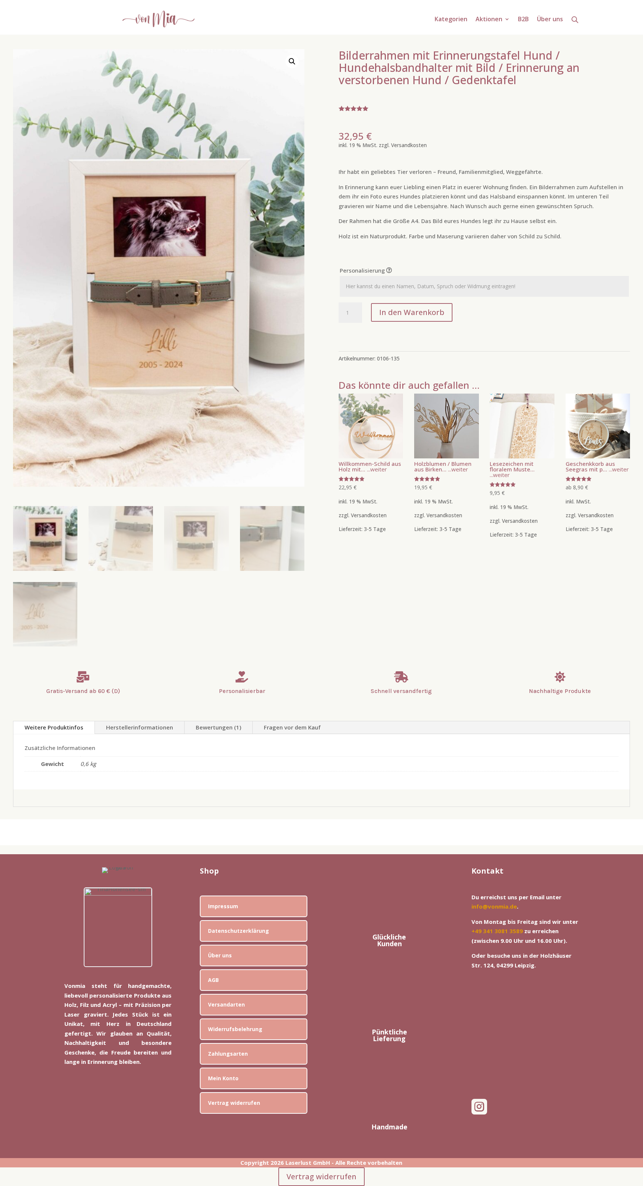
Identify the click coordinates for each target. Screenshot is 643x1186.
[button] (292, 61)
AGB (213, 979)
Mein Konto (223, 1078)
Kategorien (451, 19)
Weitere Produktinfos (54, 727)
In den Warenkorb (411, 312)
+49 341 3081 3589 (497, 931)
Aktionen (489, 19)
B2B (523, 19)
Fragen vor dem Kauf (292, 727)
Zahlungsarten (228, 1053)
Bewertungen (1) (218, 727)
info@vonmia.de (494, 906)
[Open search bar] (575, 19)
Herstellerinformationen (139, 727)
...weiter (376, 469)
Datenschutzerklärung (238, 930)
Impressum (223, 906)
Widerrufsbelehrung (235, 1029)
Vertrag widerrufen (234, 1102)
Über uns (550, 19)
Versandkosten (409, 145)
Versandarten (226, 1004)
